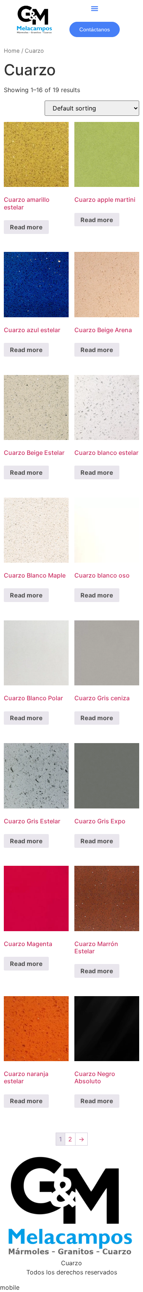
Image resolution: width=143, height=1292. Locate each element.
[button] (94, 8)
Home (12, 50)
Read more (26, 227)
